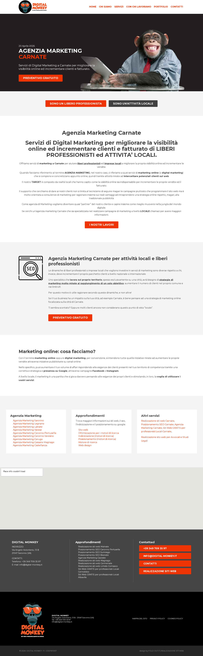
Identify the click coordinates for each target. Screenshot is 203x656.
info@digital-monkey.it (160, 556)
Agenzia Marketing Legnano (28, 423)
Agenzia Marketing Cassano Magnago (33, 442)
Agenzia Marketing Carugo (28, 439)
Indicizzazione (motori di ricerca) (96, 436)
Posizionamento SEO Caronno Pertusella (99, 549)
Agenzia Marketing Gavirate (92, 558)
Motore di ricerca (87, 442)
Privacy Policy (157, 619)
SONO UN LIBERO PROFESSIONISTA (76, 103)
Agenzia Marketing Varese (27, 430)
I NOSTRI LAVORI (101, 224)
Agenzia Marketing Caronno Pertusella (34, 433)
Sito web (83, 430)
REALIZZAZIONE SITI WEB (159, 571)
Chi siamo (105, 6)
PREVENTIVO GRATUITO (40, 78)
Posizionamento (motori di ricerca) (97, 439)
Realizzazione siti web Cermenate (95, 563)
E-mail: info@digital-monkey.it (27, 564)
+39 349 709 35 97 (155, 548)
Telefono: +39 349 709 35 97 (26, 561)
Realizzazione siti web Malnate (93, 546)
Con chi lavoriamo (138, 6)
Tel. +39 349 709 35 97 (61, 620)
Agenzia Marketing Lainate (27, 426)
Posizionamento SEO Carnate (157, 424)
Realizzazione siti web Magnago (94, 560)
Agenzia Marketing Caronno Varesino (33, 436)
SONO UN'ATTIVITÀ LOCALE (133, 103)
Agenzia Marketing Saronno (28, 420)
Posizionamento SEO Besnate (93, 555)
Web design (85, 445)
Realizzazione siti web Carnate (157, 421)
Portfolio (161, 6)
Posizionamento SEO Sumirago (94, 552)
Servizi (118, 6)
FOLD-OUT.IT (154, 651)
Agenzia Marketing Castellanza (30, 445)
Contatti (177, 6)
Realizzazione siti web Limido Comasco (98, 566)
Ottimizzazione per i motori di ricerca (98, 433)
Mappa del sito (139, 619)
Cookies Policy (175, 619)
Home (92, 6)
